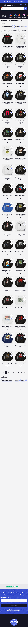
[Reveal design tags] (11, 43)
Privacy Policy (17, 609)
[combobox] (12, 8)
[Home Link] (9, 5)
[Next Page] (25, 372)
